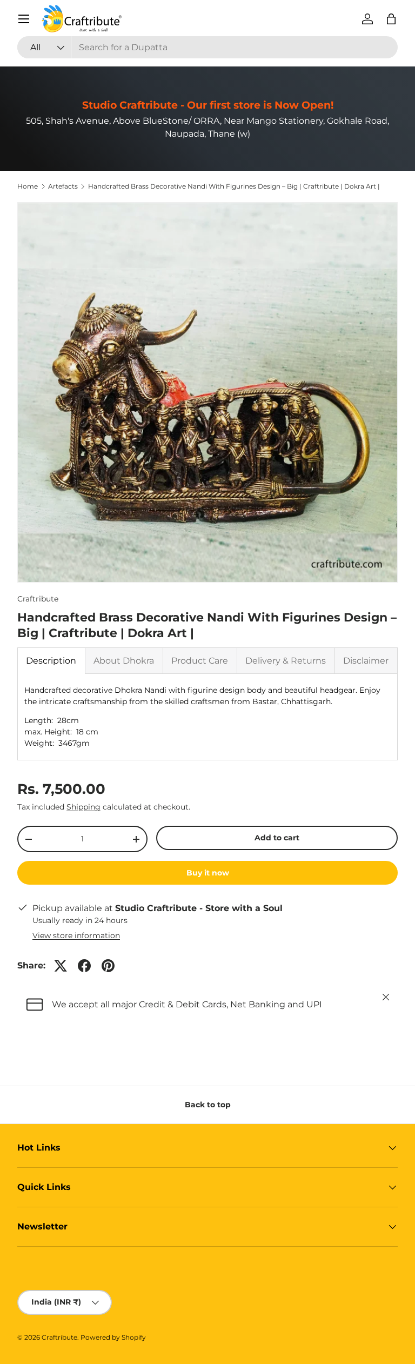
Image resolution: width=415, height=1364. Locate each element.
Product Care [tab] (199, 661)
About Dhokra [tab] (123, 661)
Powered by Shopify (113, 1337)
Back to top (208, 1104)
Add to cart (277, 838)
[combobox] (207, 47)
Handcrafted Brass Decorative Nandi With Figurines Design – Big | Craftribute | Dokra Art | (234, 186)
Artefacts (63, 186)
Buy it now (207, 873)
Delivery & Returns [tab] (285, 661)
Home (27, 186)
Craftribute (37, 599)
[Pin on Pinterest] (108, 966)
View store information (76, 935)
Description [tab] (51, 661)
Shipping (83, 807)
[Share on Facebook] (84, 966)
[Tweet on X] (60, 966)
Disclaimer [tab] (366, 661)
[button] (391, 19)
